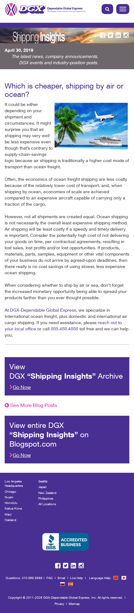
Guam (9, 497)
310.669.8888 (32, 578)
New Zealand (47, 493)
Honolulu (11, 503)
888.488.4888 (64, 328)
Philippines (45, 498)
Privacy (59, 604)
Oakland (10, 520)
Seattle (42, 481)
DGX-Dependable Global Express (43, 310)
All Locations (47, 504)
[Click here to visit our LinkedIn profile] (118, 35)
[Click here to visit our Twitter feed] (110, 35)
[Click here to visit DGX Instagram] (126, 35)
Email (61, 578)
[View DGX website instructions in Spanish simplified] (70, 584)
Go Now (22, 387)
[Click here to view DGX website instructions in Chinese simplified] (115, 578)
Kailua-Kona (13, 508)
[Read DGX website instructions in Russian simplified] (62, 584)
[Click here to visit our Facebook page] (102, 35)
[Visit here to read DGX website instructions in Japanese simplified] (123, 578)
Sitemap (74, 604)
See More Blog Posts (33, 405)
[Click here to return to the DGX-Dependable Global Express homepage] (46, 8)
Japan (42, 487)
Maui (8, 514)
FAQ (49, 578)
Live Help (76, 578)
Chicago (10, 491)
